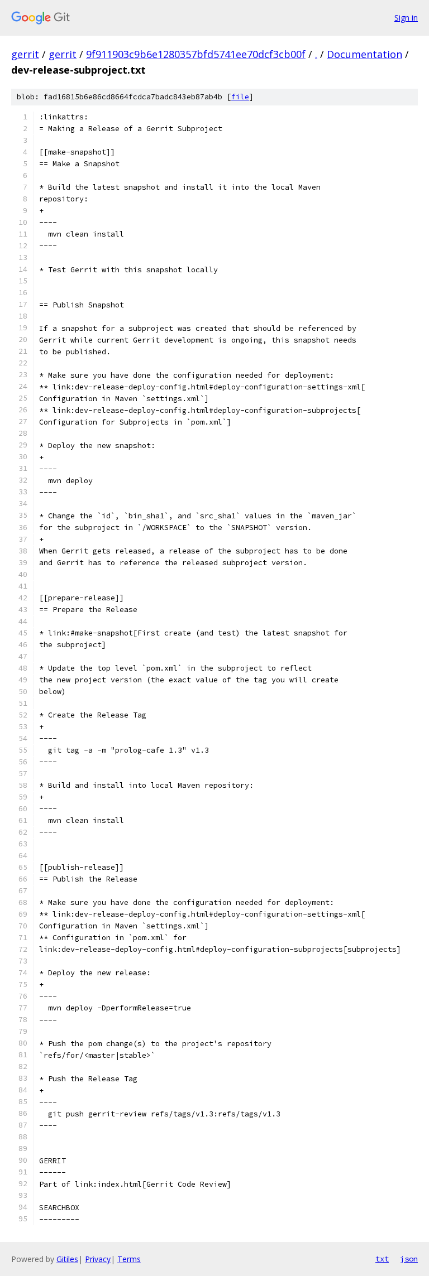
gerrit (25, 54)
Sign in (406, 17)
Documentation (364, 54)
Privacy (98, 1259)
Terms (129, 1259)
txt (382, 1259)
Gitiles (67, 1259)
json (409, 1259)
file (240, 97)
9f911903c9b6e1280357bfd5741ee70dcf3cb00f (196, 54)
